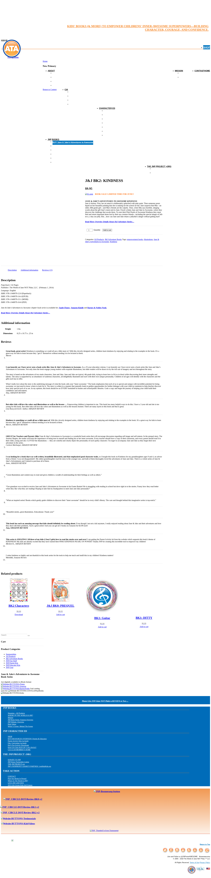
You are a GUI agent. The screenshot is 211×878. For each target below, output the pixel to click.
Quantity (97, 230)
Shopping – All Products (16, 713)
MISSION (179, 71)
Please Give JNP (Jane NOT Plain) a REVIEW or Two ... (105, 701)
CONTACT (199, 71)
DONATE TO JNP (14, 760)
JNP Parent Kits (12, 663)
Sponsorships (11, 654)
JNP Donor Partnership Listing (18, 762)
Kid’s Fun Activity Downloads (18, 745)
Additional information (29, 270)
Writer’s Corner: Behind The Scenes (20, 726)
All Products (99, 239)
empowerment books (135, 239)
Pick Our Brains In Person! (17, 779)
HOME (207, 71)
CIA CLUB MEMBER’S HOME (19, 750)
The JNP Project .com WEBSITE (166, 173)
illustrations (148, 239)
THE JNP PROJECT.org (16, 764)
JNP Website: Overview (16, 722)
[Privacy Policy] (191, 875)
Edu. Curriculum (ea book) (17, 743)
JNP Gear (9, 667)
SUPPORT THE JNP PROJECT (166, 169)
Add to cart (107, 230)
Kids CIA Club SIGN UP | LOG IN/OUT (22, 747)
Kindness (113, 242)
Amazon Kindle (77, 308)
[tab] (12, 270)
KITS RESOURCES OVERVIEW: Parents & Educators (27, 739)
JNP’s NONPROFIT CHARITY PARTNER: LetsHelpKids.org (29, 766)
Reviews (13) (47, 270)
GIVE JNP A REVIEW (16, 783)
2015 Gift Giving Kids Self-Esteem (20, 785)
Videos (183, 78)
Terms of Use (194, 862)
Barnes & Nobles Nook (96, 308)
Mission (10, 718)
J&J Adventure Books (113, 239)
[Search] (29, 635)
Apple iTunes (64, 308)
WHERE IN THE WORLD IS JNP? (20, 715)
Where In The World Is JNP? (18, 781)
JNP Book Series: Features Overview (20, 720)
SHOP (206, 47)
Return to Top (205, 844)
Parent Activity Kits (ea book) (18, 741)
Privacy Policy (205, 862)
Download (19, 614)
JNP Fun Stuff (11, 661)
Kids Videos (12, 724)
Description (12, 270)
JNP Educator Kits (13, 665)
